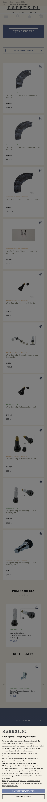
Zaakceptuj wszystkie (23, 791)
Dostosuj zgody (23, 797)
